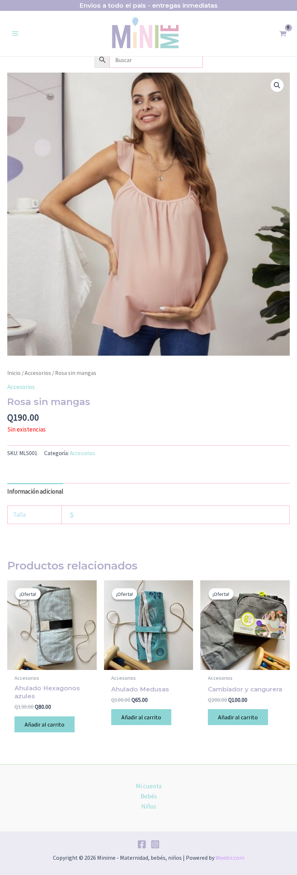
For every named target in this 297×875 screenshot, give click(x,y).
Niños (148, 806)
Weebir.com (230, 857)
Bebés (149, 796)
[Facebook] (141, 844)
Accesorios (38, 372)
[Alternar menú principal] (15, 34)
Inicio (14, 372)
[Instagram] (155, 844)
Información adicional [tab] (35, 491)
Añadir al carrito (44, 724)
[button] (277, 85)
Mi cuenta (149, 786)
